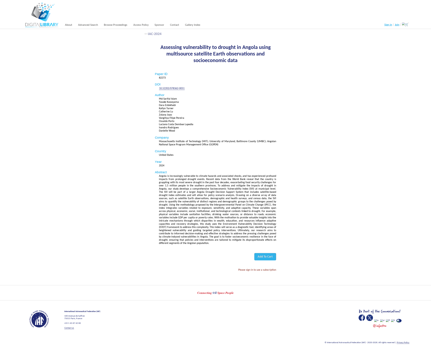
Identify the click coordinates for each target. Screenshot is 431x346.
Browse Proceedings (115, 25)
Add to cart (265, 256)
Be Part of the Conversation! (379, 311)
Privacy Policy (403, 343)
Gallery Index (192, 25)
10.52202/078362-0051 (172, 88)
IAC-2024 (154, 34)
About (68, 25)
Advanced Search (88, 25)
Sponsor (159, 25)
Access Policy (141, 25)
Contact (174, 25)
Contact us (69, 328)
